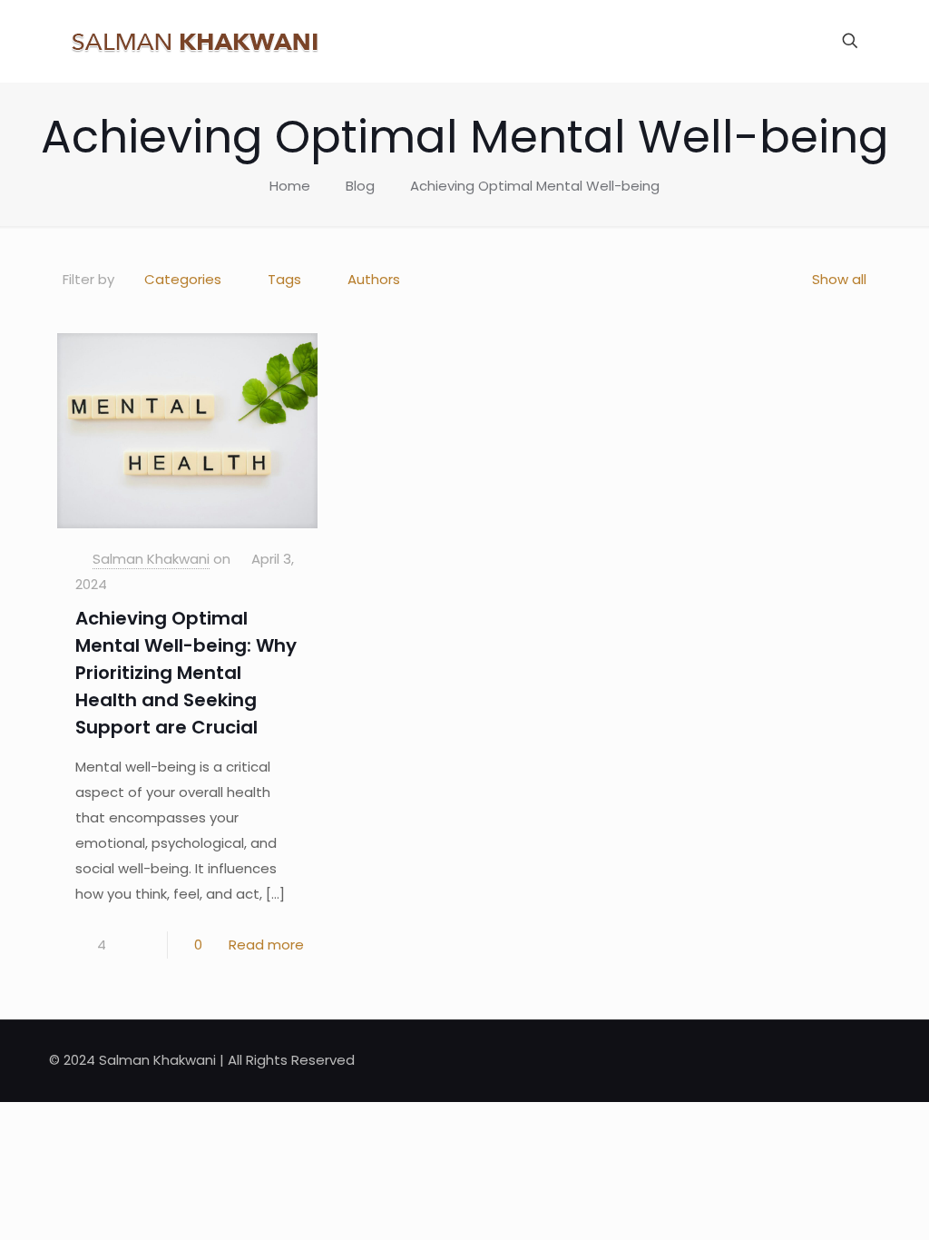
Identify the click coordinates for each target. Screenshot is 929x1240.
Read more (266, 944)
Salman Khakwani (151, 558)
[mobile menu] (786, 40)
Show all (839, 279)
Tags (284, 279)
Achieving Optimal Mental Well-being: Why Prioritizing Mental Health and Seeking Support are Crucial (186, 672)
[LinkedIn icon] (817, 1059)
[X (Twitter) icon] (798, 1059)
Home (289, 185)
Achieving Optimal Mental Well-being (535, 185)
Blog (360, 185)
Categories (182, 279)
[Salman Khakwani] (194, 41)
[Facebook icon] (779, 1059)
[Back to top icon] (861, 1058)
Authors (373, 279)
